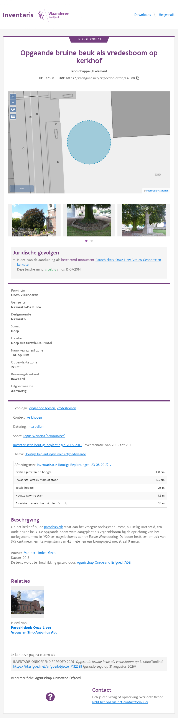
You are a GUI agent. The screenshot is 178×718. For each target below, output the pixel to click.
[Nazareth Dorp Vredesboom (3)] (144, 220)
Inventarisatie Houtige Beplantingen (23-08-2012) (74, 465)
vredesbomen (66, 408)
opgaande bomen (42, 408)
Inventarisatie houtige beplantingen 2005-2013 (47, 445)
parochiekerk (53, 527)
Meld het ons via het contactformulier (120, 702)
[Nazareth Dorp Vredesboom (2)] (89, 220)
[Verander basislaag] (13, 116)
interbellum (36, 426)
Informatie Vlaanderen (157, 190)
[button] (86, 241)
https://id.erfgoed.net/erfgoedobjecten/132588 (47, 666)
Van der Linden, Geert (40, 553)
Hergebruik (167, 14)
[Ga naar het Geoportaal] (13, 109)
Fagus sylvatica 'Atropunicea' (44, 436)
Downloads (142, 14)
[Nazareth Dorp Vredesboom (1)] (34, 220)
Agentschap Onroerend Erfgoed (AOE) (104, 562)
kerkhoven (34, 417)
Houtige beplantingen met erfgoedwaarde (55, 454)
